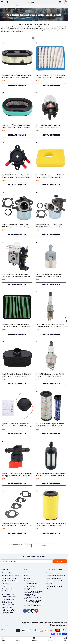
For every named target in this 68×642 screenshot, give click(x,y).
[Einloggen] (60, 2)
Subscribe (60, 561)
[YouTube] (36, 611)
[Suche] (7, 2)
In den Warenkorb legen (17, 85)
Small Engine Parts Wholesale (13, 6)
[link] (18, 639)
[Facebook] (25, 611)
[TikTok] (33, 611)
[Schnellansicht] (3, 43)
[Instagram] (29, 611)
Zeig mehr (44, 545)
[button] (33, 38)
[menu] (2, 2)
